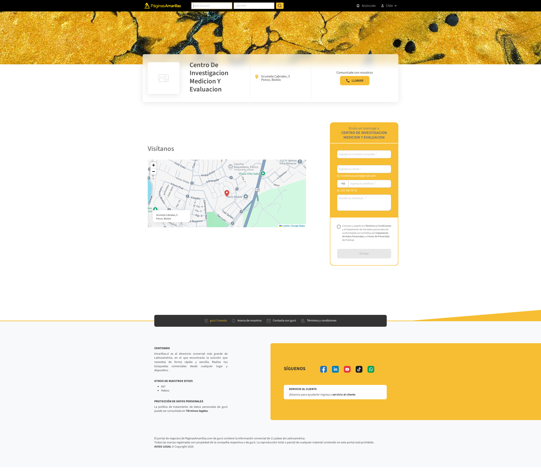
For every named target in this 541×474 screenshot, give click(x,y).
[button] (226, 193)
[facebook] (323, 369)
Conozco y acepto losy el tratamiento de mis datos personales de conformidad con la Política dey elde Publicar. (366, 233)
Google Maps (298, 225)
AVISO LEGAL (162, 447)
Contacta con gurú (284, 320)
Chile (389, 5)
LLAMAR (357, 80)
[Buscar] (280, 6)
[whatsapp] (370, 369)
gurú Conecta (218, 320)
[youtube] (347, 369)
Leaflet (285, 225)
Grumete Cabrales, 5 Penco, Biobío (275, 78)
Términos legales (197, 411)
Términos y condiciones (321, 320)
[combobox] (211, 6)
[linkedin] (335, 369)
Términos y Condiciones (378, 226)
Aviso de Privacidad (378, 236)
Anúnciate (369, 5)
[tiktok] (359, 369)
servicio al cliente (343, 395)
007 (163, 386)
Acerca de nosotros (250, 320)
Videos (165, 391)
